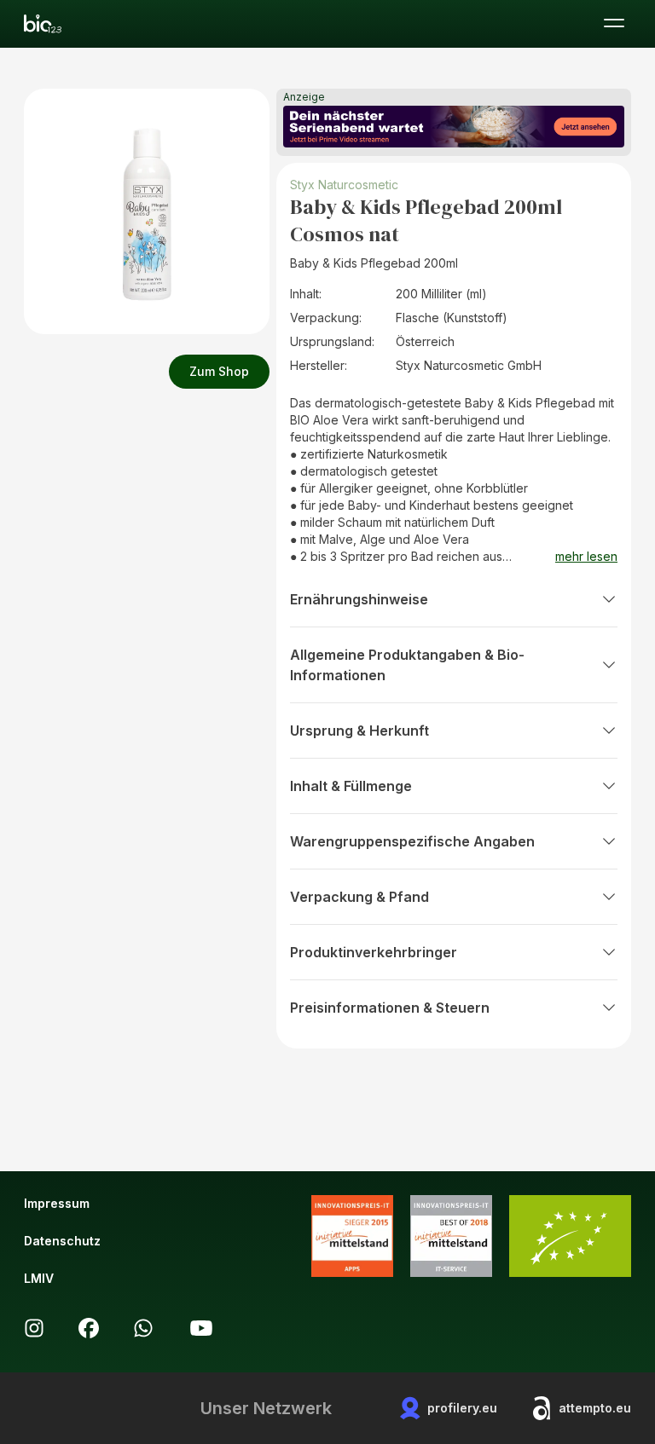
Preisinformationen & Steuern (390, 1007)
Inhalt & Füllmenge (351, 785)
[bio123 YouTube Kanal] (201, 1328)
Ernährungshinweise (359, 599)
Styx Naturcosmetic (344, 184)
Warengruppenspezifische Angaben (412, 841)
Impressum (57, 1203)
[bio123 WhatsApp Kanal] (143, 1328)
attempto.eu (595, 1408)
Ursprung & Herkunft (359, 730)
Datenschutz (62, 1240)
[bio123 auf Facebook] (88, 1328)
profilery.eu (462, 1408)
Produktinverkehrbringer (373, 952)
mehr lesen (586, 556)
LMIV (39, 1278)
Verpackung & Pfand (359, 896)
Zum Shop (219, 371)
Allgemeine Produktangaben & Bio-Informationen (407, 665)
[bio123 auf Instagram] (34, 1328)
